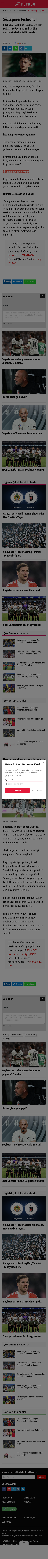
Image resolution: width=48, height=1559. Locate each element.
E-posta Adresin (10, 780)
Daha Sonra (37, 790)
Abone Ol (17, 790)
